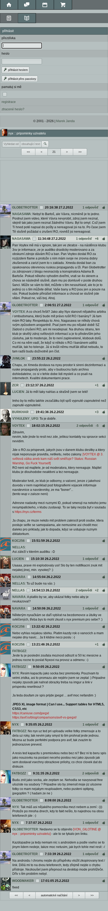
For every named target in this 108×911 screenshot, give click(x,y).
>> (80, 151)
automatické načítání (54, 895)
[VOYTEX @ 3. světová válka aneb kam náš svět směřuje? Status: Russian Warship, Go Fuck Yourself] (57, 458)
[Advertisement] (54, 180)
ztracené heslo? (13, 109)
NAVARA (18, 577)
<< (28, 151)
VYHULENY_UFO (25, 418)
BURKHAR (20, 412)
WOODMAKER (23, 881)
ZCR (15, 385)
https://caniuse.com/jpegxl (30, 713)
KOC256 (18, 541)
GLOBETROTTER (25, 207)
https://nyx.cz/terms (28, 512)
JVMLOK (18, 358)
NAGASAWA (21, 214)
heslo (5, 53)
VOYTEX (18, 312)
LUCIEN (18, 392)
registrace (9, 102)
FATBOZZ (19, 651)
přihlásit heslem (17, 69)
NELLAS (18, 547)
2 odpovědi (85, 426)
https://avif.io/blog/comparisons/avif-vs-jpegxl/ (44, 717)
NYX (15, 673)
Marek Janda (65, 121)
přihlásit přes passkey (21, 78)
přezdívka (8, 38)
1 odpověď (91, 207)
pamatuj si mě (11, 87)
